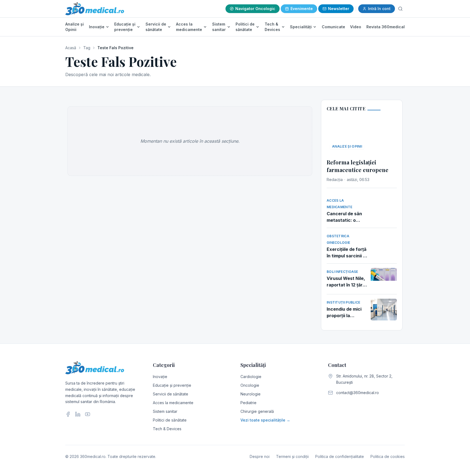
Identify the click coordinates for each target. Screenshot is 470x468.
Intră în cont (379, 8)
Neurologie (250, 394)
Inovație (96, 26)
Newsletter (338, 8)
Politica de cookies (387, 456)
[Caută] (400, 8)
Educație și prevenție (124, 27)
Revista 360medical (385, 26)
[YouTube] (87, 414)
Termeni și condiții (292, 456)
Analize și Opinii (74, 27)
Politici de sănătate (245, 27)
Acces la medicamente (189, 27)
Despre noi (260, 456)
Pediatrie (248, 402)
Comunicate (333, 26)
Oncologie (249, 385)
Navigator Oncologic (255, 8)
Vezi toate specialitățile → (265, 420)
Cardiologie (250, 376)
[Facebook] (68, 414)
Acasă (70, 47)
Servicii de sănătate (156, 27)
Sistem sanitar (219, 27)
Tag (86, 47)
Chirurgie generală (257, 411)
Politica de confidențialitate (339, 456)
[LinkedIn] (78, 414)
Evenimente (301, 8)
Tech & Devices (272, 27)
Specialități (301, 26)
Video (355, 26)
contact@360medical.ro (357, 392)
